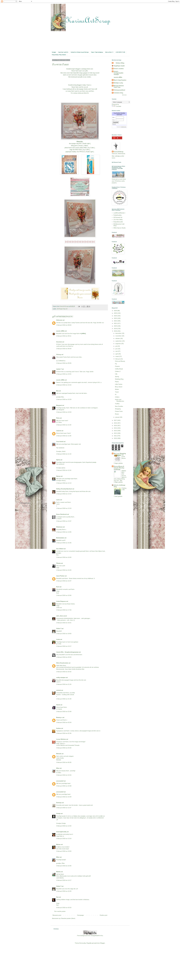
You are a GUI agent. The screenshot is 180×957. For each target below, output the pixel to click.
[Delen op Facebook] (87, 306)
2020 (115, 326)
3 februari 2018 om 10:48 (63, 786)
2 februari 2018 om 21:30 (63, 699)
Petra (58, 418)
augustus (118, 343)
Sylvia (58, 459)
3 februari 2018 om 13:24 (63, 838)
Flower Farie (119, 411)
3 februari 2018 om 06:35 (63, 762)
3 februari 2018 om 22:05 (63, 865)
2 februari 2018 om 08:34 (63, 348)
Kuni (57, 587)
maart (117, 356)
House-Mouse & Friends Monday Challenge (119, 468)
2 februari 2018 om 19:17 (63, 646)
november (118, 336)
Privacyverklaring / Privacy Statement (59, 54)
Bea (57, 391)
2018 (115, 331)
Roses (117, 414)
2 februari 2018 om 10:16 (63, 385)
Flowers (117, 366)
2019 (115, 328)
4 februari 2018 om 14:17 (63, 880)
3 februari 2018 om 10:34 (63, 775)
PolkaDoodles (117, 215)
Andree (58, 728)
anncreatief (59, 781)
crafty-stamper (61, 677)
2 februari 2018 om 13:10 (63, 494)
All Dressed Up (117, 217)
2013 (115, 430)
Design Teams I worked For (63, 52)
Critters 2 (117, 371)
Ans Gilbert (60, 548)
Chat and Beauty (120, 361)
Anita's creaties (119, 68)
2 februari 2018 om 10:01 (63, 374)
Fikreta (58, 563)
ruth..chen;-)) (60, 616)
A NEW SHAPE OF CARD (120, 52)
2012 (115, 433)
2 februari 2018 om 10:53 (63, 412)
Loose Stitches (61, 739)
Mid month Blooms (124, 456)
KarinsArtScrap (118, 151)
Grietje (58, 813)
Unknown (59, 320)
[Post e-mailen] (79, 306)
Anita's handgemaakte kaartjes (118, 73)
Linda (58, 639)
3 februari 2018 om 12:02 (63, 826)
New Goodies (119, 406)
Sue (57, 897)
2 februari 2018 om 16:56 (63, 595)
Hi (115, 394)
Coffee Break (119, 369)
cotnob (58, 690)
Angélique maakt (119, 66)
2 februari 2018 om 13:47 (63, 521)
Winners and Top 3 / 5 (109, 52)
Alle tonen (124, 94)
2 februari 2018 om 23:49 (63, 711)
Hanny (58, 476)
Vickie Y (58, 628)
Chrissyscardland (119, 90)
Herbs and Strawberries (119, 400)
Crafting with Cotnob (68, 694)
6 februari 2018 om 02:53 (63, 907)
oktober (117, 338)
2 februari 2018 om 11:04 (63, 425)
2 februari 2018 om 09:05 (63, 363)
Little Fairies (118, 384)
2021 (115, 323)
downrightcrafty (61, 831)
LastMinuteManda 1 (119, 213)
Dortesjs (59, 802)
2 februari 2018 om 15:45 (63, 543)
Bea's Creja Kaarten (120, 80)
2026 (115, 310)
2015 (115, 425)
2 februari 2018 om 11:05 (63, 435)
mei (116, 351)
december (118, 333)
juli (116, 346)
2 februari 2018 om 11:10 (63, 454)
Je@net (58, 430)
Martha (58, 871)
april (116, 354)
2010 (115, 438)
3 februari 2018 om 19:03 (63, 851)
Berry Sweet (118, 387)
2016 (115, 423)
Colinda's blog (118, 93)
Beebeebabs (60, 538)
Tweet (117, 392)
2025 (115, 313)
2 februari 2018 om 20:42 (63, 671)
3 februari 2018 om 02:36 (63, 733)
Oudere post (103, 915)
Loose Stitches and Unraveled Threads (67, 745)
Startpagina (54, 52)
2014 (115, 428)
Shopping (118, 409)
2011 (115, 435)
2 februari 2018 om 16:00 (63, 557)
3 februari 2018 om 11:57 (63, 807)
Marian (58, 844)
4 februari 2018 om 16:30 (63, 891)
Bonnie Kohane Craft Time (119, 86)
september (118, 341)
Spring (117, 376)
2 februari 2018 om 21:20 (63, 684)
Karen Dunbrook (61, 514)
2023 (115, 318)
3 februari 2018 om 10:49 (63, 797)
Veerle (58, 705)
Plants (117, 381)
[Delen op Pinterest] (89, 306)
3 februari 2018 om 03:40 (63, 748)
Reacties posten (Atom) (68, 918)
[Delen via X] (86, 306)
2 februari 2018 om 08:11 (63, 336)
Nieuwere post (56, 915)
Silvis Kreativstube (62, 663)
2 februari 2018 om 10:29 (63, 399)
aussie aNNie (60, 331)
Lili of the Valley (118, 219)
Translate (118, 106)
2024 (115, 315)
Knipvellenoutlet (118, 222)
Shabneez (59, 527)
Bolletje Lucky (118, 83)
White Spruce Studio (119, 228)
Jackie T (59, 369)
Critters (117, 397)
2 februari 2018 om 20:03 (63, 657)
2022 (115, 321)
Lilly (116, 374)
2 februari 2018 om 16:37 (63, 581)
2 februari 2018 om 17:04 (63, 610)
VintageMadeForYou (96, 935)
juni (116, 348)
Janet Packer (60, 576)
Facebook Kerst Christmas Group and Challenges (80, 52)
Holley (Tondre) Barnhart (64, 489)
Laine (58, 499)
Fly (116, 363)
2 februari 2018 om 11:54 (63, 470)
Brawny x (59, 717)
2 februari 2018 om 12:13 (63, 483)
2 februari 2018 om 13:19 (63, 508)
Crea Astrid (59, 441)
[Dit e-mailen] (82, 306)
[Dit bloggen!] (84, 306)
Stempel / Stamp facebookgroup (97, 52)
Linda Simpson (61, 601)
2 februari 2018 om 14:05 (63, 532)
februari (117, 359)
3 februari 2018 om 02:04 (63, 722)
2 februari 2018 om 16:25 (63, 570)
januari (117, 417)
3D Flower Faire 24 (62, 309)
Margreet (59, 405)
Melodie (58, 753)
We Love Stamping (120, 453)
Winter (117, 389)
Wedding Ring (119, 379)
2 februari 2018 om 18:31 (63, 622)
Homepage (80, 915)
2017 (115, 420)
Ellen (57, 768)
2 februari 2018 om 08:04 (63, 325)
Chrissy (58, 354)
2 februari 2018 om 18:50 (63, 633)
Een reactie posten (60, 911)
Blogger (102, 943)
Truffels (117, 403)
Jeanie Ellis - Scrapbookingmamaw (67, 652)
